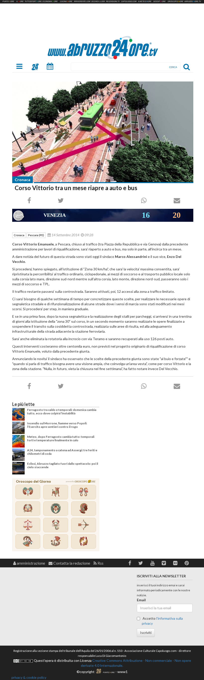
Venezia (55, 215)
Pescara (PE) (36, 235)
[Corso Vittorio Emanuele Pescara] (102, 131)
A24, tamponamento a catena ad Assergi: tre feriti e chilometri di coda (62, 451)
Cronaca (22, 179)
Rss (100, 563)
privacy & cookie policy (28, 677)
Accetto (162, 620)
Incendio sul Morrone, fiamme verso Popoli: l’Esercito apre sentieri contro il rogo (57, 425)
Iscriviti (146, 632)
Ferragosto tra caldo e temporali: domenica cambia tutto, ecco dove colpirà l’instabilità (61, 411)
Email (141, 600)
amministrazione (30, 563)
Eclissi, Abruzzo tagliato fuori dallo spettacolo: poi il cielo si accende (62, 465)
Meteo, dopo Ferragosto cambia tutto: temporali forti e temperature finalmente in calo (60, 438)
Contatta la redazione (71, 563)
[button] (130, 563)
